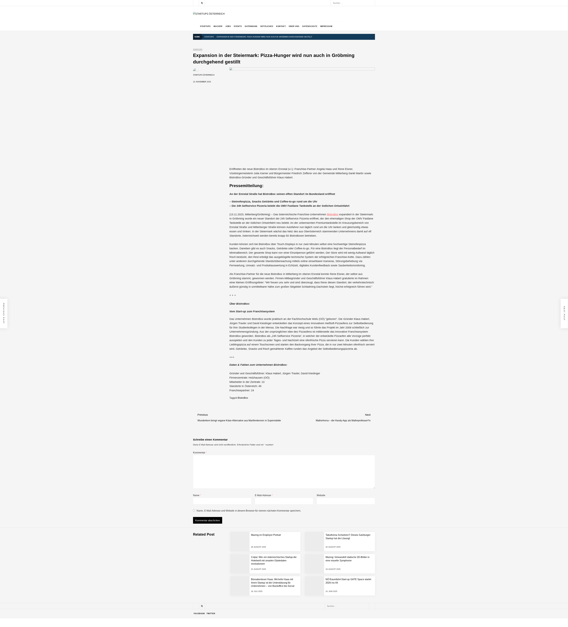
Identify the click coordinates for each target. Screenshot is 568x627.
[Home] (196, 26)
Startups (205, 26)
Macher (218, 26)
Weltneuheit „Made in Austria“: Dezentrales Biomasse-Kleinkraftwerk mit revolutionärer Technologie (255, 619)
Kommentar (200, 452)
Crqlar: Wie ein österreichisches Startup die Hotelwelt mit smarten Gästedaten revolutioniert (252, 536)
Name (197, 495)
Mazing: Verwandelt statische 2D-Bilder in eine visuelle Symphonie (240, 560)
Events (238, 26)
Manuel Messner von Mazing (223, 548)
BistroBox (332, 214)
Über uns (294, 26)
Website (321, 495)
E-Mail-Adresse (264, 495)
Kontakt (281, 26)
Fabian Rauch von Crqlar (221, 525)
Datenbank (251, 26)
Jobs (228, 26)
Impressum (326, 26)
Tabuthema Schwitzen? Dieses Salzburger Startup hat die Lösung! (240, 513)
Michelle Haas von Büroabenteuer (225, 584)
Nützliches (266, 26)
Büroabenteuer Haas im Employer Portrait (229, 572)
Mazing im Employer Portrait (222, 501)
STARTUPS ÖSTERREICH (203, 75)
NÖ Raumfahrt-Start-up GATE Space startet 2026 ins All (235, 607)
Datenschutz (309, 26)
